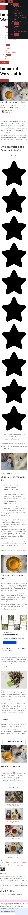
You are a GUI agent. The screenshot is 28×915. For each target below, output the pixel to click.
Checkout (7, 48)
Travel (6, 41)
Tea (5, 865)
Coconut (13, 862)
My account (8, 47)
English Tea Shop (21, 862)
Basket (6, 50)
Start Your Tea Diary (9, 642)
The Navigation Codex (8, 43)
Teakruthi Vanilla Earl (6, 773)
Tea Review (10, 865)
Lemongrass (7, 864)
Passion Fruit (15, 864)
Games (7, 30)
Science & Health (9, 37)
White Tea (23, 865)
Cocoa (8, 862)
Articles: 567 (3, 889)
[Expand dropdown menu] (8, 27)
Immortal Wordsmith (10, 17)
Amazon (14, 503)
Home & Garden (9, 34)
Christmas (3, 862)
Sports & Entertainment (11, 39)
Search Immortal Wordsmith (7, 911)
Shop (4, 44)
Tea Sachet (16, 865)
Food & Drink (8, 28)
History (7, 32)
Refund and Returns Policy (12, 52)
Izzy (6, 58)
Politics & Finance (9, 35)
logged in (9, 894)
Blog (4, 26)
